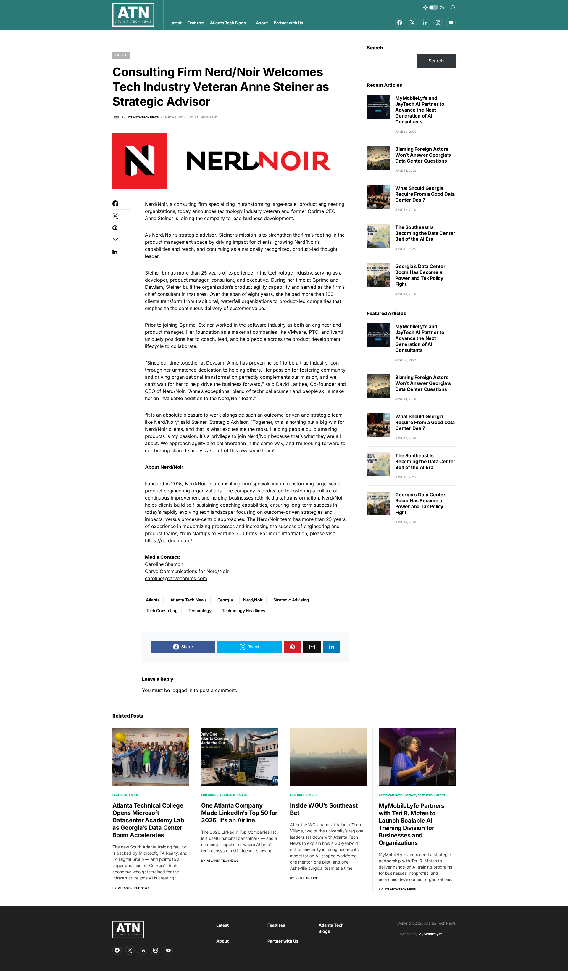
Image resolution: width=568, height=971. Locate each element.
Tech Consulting (162, 610)
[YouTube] (451, 22)
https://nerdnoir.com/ (168, 540)
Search (375, 48)
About (222, 940)
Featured (119, 795)
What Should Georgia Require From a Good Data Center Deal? (425, 194)
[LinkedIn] (425, 22)
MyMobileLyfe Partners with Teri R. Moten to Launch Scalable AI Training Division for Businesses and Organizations (411, 824)
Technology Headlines (243, 610)
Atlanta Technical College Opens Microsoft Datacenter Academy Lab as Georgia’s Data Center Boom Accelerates (148, 820)
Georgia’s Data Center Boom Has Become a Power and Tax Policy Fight (420, 275)
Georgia (225, 599)
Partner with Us (282, 940)
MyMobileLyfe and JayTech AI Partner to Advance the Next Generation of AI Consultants (419, 110)
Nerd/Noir (156, 204)
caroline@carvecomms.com (176, 578)
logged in (181, 690)
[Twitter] (412, 22)
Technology (200, 610)
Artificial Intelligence (397, 795)
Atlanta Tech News (188, 599)
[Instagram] (438, 22)
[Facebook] (399, 22)
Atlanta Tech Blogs (331, 928)
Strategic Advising (291, 599)
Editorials (210, 795)
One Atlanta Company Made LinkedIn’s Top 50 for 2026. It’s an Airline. (239, 813)
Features (297, 795)
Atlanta (153, 599)
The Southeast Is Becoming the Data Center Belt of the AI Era (425, 233)
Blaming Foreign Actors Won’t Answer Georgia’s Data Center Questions (423, 155)
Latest (121, 55)
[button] (433, 7)
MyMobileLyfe (430, 934)
